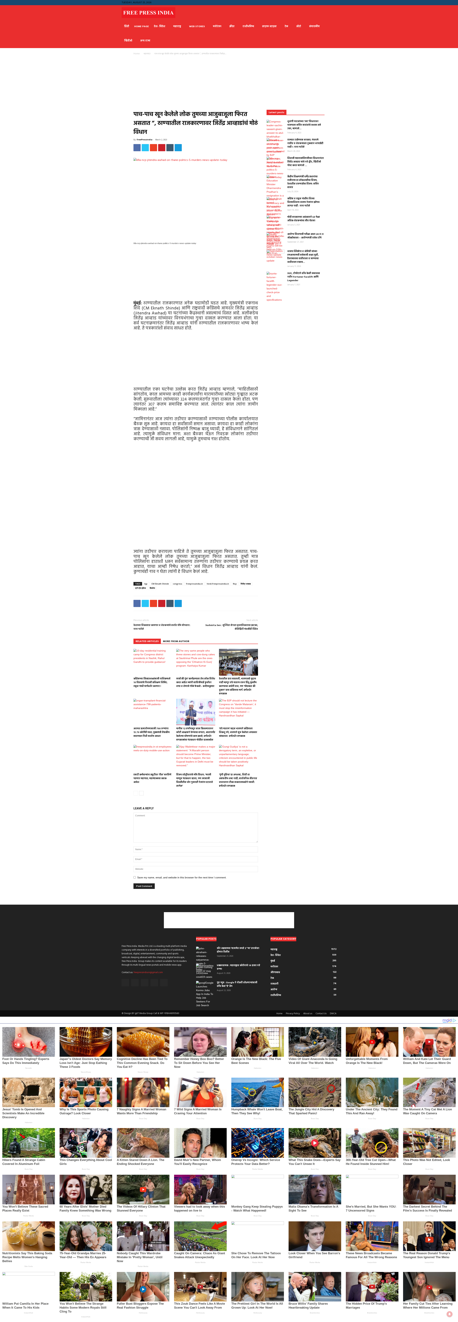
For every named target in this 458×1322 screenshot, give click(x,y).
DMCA (333, 1013)
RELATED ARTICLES (147, 641)
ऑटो (298, 26)
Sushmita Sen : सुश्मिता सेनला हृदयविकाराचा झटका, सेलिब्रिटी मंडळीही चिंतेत (231, 627)
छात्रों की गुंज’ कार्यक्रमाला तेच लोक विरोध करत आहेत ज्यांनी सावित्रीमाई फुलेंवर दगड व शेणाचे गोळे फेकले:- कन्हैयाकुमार (195, 682)
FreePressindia (144, 139)
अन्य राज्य (145, 41)
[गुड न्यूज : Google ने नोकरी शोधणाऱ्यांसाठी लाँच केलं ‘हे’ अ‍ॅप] (205, 994)
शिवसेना (152, 588)
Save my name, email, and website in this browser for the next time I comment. (181, 877)
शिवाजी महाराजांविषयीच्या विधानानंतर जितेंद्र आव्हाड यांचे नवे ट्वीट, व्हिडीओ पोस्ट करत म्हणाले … (305, 161)
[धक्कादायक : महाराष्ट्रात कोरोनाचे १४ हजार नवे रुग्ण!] (205, 971)
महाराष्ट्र (177, 26)
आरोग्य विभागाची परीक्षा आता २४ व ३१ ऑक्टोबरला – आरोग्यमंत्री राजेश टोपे (305, 236)
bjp (145, 583)
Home (136, 53)
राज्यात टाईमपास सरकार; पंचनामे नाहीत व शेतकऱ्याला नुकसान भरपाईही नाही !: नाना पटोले (305, 143)
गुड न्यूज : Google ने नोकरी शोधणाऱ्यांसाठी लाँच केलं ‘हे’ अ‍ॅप (237, 984)
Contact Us (321, 1013)
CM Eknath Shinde (160, 583)
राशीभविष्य (248, 26)
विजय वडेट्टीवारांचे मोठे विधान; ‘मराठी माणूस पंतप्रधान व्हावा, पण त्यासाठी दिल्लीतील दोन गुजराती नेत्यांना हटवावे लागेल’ (194, 780)
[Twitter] (333, 2)
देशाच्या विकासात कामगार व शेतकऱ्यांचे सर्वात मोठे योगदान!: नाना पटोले (161, 627)
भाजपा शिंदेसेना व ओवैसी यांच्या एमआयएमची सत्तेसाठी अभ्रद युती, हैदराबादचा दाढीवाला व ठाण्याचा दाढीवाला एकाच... (303, 257)
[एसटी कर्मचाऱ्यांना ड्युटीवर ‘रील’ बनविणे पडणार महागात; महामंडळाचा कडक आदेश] (152, 758)
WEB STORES (197, 26)
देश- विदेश (159, 26)
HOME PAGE (141, 26)
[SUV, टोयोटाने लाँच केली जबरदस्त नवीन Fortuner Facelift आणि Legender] (275, 287)
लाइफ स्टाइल (269, 26)
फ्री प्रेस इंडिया (140, 588)
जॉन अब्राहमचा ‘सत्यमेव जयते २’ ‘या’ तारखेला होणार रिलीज (238, 950)
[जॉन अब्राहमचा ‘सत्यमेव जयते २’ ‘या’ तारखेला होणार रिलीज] (205, 960)
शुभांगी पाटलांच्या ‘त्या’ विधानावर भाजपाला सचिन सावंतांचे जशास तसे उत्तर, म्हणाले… (304, 125)
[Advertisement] (195, 84)
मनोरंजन (217, 26)
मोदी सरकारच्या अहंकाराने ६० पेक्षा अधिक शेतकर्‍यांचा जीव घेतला (303, 219)
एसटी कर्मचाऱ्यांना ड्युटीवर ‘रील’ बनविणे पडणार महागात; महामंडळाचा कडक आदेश (152, 778)
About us (307, 1013)
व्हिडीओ (128, 41)
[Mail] (322, 2)
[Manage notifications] (449, 1314)
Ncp (235, 583)
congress (177, 583)
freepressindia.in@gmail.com (148, 972)
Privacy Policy (293, 1013)
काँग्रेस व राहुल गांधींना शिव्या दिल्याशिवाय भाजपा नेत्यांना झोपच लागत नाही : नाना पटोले (303, 202)
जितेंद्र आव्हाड (246, 583)
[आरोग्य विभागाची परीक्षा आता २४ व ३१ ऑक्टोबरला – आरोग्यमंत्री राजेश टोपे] (275, 248)
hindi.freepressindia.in (218, 583)
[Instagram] (316, 2)
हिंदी (126, 26)
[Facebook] (310, 2)
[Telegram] (327, 2)
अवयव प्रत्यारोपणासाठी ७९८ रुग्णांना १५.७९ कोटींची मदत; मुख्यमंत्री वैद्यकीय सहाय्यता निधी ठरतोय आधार (151, 732)
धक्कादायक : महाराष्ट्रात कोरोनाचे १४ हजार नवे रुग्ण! (238, 967)
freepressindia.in (194, 583)
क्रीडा (232, 26)
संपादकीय (314, 26)
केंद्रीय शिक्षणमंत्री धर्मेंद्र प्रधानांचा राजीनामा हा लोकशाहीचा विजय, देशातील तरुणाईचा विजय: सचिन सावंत (303, 182)
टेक (286, 26)
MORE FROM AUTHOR (176, 641)
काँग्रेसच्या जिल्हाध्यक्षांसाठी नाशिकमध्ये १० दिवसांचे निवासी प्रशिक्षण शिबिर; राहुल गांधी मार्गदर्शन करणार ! (151, 682)
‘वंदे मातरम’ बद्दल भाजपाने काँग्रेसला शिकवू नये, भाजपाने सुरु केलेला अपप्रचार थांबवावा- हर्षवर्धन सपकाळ (238, 732)
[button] (304, 2)
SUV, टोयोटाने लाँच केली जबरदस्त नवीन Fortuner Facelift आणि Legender (303, 277)
